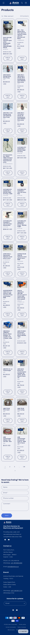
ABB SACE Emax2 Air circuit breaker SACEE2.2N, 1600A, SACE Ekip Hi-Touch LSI (21, 373)
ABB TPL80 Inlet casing (20, 409)
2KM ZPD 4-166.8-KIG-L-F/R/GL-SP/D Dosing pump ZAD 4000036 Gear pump (21, 78)
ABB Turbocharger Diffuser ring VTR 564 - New (7, 439)
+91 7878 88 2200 (16, 563)
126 (24, 466)
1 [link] (5, 466)
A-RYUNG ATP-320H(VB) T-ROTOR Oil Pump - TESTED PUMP (21, 223)
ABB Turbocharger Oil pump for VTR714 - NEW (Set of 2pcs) (21, 439)
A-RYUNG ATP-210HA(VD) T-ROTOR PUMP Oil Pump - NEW (7, 191)
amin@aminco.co (13, 566)
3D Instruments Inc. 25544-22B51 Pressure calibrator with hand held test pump (7, 158)
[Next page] (15, 471)
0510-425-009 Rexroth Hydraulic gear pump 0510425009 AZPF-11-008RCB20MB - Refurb (7, 42)
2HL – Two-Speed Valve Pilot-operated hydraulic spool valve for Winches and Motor (21, 34)
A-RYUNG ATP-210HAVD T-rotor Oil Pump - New (22, 191)
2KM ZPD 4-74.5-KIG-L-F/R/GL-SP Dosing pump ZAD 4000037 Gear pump (21, 116)
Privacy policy (22, 624)
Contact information (11, 627)
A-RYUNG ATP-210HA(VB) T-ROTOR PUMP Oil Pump (21, 149)
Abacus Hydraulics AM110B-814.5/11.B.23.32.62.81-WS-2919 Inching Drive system (22, 295)
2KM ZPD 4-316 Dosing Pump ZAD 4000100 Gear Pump (7, 115)
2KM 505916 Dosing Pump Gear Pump (7, 76)
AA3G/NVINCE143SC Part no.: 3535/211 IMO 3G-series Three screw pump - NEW (7, 294)
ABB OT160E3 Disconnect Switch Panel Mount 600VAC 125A (21, 333)
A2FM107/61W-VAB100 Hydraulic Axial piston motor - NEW (21, 256)
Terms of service (22, 627)
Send (6, 515)
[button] (3, 3)
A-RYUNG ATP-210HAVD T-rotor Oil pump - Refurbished (7, 223)
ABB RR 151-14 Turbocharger (7, 369)
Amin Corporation (12, 624)
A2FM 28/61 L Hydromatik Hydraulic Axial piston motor (7, 256)
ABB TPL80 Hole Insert (6, 409)
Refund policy (11, 629)
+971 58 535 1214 (16, 590)
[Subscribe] (24, 603)
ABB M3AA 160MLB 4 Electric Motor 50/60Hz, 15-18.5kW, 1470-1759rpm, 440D (7, 334)
